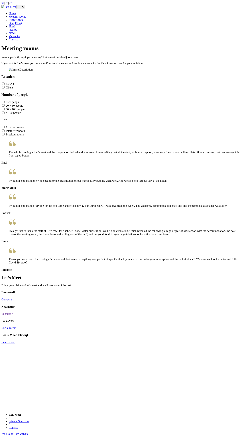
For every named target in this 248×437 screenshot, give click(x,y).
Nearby (13, 29)
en (10, 3)
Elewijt (19, 23)
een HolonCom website (15, 433)
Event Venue (16, 19)
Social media (8, 327)
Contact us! (8, 299)
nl (2, 3)
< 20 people (12, 102)
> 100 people (13, 112)
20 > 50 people (14, 105)
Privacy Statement (19, 421)
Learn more (8, 342)
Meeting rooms (17, 16)
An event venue (14, 127)
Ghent (9, 87)
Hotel (12, 26)
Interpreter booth (15, 130)
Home (12, 13)
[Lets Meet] (8, 6)
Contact (13, 39)
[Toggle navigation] (21, 7)
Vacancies (14, 36)
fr (6, 3)
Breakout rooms (14, 134)
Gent (11, 23)
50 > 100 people (15, 109)
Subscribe (7, 313)
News (12, 32)
